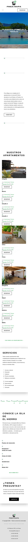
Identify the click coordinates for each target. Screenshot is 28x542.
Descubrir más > (14, 472)
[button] (3, 10)
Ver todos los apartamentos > (14, 340)
